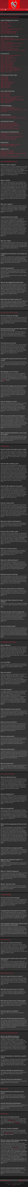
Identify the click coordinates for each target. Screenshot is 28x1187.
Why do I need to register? (6, 22)
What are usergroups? (5, 95)
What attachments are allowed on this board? (10, 144)
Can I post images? (5, 80)
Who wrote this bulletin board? (7, 150)
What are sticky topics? (6, 84)
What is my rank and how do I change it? (9, 48)
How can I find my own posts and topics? (10, 128)
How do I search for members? (7, 127)
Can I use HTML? (4, 78)
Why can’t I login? (4, 27)
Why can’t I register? (5, 24)
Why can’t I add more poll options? (8, 60)
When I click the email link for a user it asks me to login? (13, 50)
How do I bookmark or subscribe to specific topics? (12, 136)
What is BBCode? (4, 76)
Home (2, 9)
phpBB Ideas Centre (8, 1133)
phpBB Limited (11, 1120)
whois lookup (15, 1147)
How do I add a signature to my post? (9, 58)
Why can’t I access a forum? (7, 63)
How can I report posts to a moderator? (9, 67)
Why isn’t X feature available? (7, 152)
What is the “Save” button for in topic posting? (11, 68)
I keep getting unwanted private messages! (10, 108)
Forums (5, 10)
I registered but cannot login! (7, 26)
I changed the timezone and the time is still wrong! (11, 43)
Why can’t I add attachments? (7, 64)
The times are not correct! (6, 42)
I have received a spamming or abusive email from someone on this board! (14, 111)
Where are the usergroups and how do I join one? (11, 96)
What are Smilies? (5, 79)
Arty (11, 1184)
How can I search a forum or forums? (9, 123)
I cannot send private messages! (8, 107)
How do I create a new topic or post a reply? (10, 55)
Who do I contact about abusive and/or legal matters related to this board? (14, 154)
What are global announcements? (8, 82)
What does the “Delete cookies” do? (8, 32)
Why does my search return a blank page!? (10, 125)
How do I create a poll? (6, 59)
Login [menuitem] (27, 10)
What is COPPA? (4, 23)
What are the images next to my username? (10, 46)
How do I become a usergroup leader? (9, 98)
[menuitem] (22, 1180)
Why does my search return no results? (9, 124)
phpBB (3, 380)
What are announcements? (6, 83)
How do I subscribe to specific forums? (9, 137)
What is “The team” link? (6, 102)
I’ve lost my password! (5, 30)
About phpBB (17, 1122)
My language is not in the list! (7, 44)
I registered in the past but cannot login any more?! (12, 28)
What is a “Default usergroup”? (7, 100)
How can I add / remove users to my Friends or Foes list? (13, 118)
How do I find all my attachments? (8, 145)
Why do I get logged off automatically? (9, 31)
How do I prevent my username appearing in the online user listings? (13, 40)
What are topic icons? (5, 87)
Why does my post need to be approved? (9, 70)
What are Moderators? (5, 94)
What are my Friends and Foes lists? (9, 116)
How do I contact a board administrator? (9, 156)
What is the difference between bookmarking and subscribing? (11, 134)
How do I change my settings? (7, 38)
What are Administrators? (6, 92)
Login (2, 11)
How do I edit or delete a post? (7, 56)
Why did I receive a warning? (7, 66)
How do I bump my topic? (6, 71)
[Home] (14, 4)
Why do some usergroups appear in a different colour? (12, 99)
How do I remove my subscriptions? (8, 139)
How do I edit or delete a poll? (7, 62)
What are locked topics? (6, 86)
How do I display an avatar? (7, 47)
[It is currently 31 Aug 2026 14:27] (26, 14)
